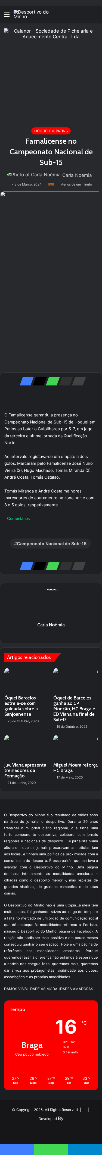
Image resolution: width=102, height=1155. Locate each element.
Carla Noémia (77, 175)
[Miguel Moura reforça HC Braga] (75, 747)
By (60, 1118)
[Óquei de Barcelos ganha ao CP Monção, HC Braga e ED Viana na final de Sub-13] (75, 680)
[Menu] (7, 16)
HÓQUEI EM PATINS (51, 131)
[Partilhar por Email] (64, 381)
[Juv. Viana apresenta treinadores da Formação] (26, 747)
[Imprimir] (77, 381)
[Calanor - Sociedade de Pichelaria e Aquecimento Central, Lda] (51, 74)
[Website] (51, 634)
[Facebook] (25, 381)
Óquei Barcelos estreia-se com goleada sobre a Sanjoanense (21, 706)
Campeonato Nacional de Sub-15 (51, 543)
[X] (38, 381)
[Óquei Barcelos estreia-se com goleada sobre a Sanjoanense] (26, 680)
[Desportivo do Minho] (35, 14)
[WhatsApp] (51, 381)
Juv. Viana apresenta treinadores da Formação (25, 770)
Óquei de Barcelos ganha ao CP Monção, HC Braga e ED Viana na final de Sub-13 (74, 708)
